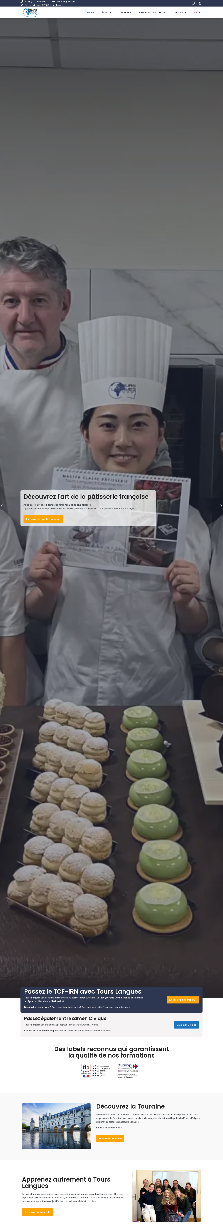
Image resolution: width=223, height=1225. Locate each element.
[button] (2, 506)
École (105, 12)
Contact (178, 12)
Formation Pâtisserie (150, 12)
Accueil (90, 12)
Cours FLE (125, 12)
